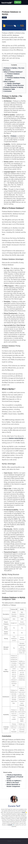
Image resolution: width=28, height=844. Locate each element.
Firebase (13, 136)
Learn (4, 17)
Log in (11, 2)
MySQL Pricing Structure (14, 85)
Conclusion (7, 91)
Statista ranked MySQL (16, 438)
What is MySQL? (9, 81)
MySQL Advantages (12, 83)
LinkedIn (10, 824)
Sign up (17, 2)
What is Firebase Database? (13, 72)
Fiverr (23, 812)
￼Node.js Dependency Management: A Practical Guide (15, 776)
